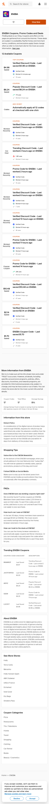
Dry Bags (7, 696)
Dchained (7, 687)
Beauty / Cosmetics (11, 757)
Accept (32, 799)
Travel (6, 735)
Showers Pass (9, 701)
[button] (45, 4)
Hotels (6, 731)
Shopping (7, 740)
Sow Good (8, 692)
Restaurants (9, 722)
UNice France (9, 683)
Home (4, 775)
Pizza (6, 717)
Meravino (7, 669)
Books (6, 753)
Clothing (7, 744)
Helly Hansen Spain (11, 674)
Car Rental (8, 749)
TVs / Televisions (10, 726)
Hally (6, 660)
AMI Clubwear (9, 678)
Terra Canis (8, 665)
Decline (17, 799)
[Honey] (3, 4)
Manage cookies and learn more (18, 794)
